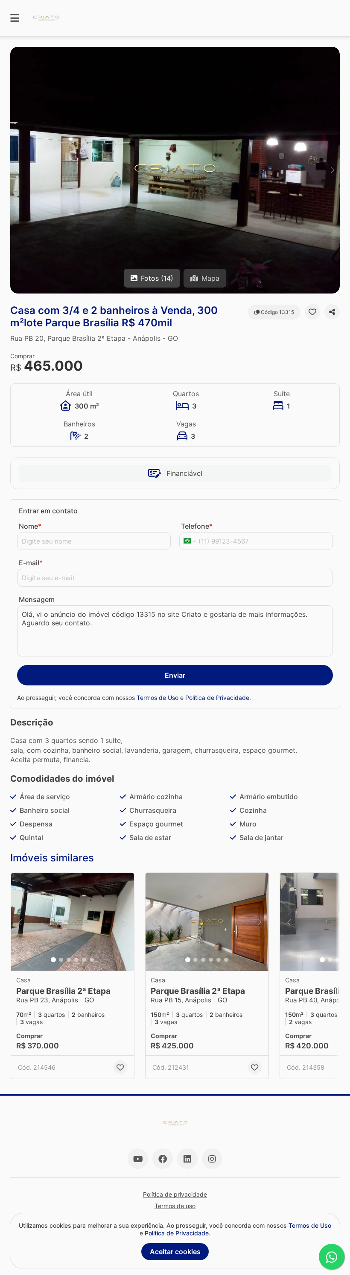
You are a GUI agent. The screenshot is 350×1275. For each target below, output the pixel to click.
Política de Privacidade (217, 697)
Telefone (197, 526)
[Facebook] (162, 1158)
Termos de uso (175, 1205)
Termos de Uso (157, 697)
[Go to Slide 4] (76, 960)
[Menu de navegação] (14, 18)
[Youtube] (138, 1158)
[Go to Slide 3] (69, 960)
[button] (175, 170)
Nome (30, 526)
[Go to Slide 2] (61, 960)
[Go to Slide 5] (84, 960)
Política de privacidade (175, 1194)
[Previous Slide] (17, 170)
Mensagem (37, 599)
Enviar (175, 675)
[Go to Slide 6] (92, 960)
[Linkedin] (187, 1158)
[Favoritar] (312, 311)
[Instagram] (212, 1158)
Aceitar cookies (175, 1251)
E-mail (31, 562)
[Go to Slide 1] (53, 959)
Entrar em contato (48, 511)
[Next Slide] (332, 170)
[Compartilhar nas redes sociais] (332, 311)
